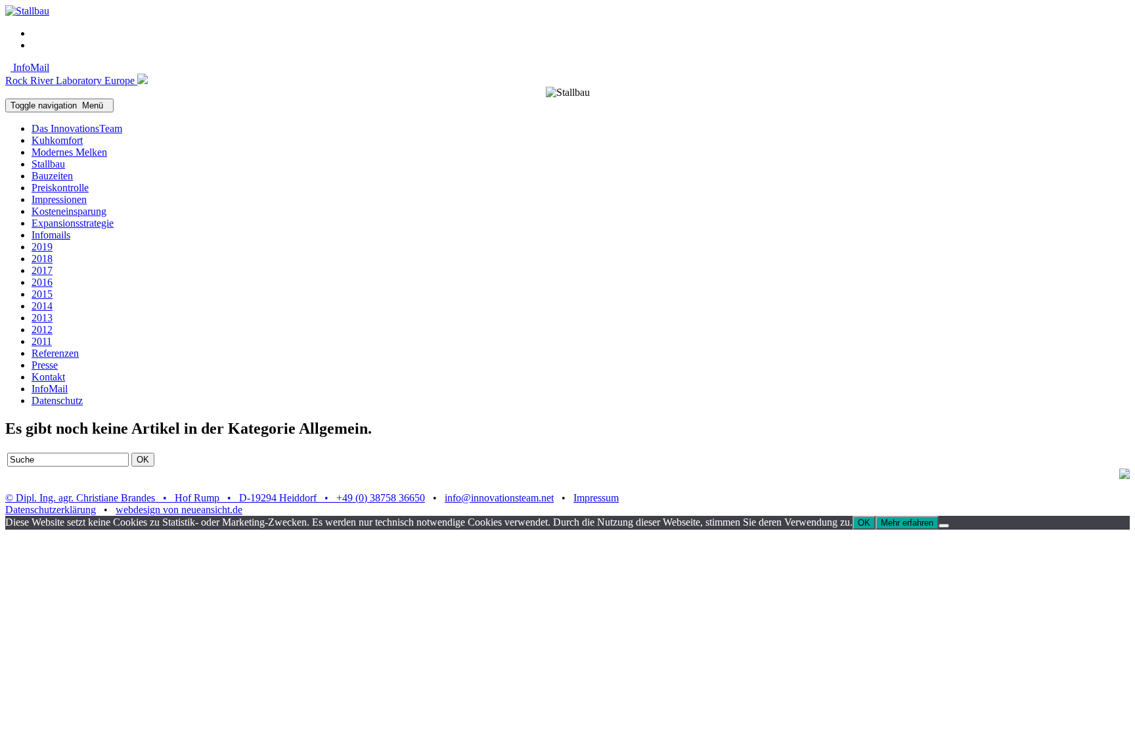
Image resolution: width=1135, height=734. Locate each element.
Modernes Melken (69, 152)
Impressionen (59, 199)
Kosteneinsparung (69, 211)
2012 (42, 329)
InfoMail (30, 67)
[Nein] (944, 526)
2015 (42, 294)
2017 (42, 270)
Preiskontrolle (60, 187)
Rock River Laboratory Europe (71, 80)
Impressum (596, 497)
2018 (42, 258)
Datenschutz (57, 400)
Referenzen (55, 353)
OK (864, 523)
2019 (42, 246)
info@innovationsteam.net (499, 497)
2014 (42, 305)
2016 (42, 282)
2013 (42, 317)
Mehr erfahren (907, 523)
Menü (59, 105)
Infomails (51, 235)
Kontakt (48, 376)
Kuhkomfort (57, 140)
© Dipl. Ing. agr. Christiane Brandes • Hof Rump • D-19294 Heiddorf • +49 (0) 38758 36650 (215, 497)
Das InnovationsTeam (77, 128)
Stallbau (48, 164)
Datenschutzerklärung (50, 509)
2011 (42, 341)
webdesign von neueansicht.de (179, 509)
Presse (45, 365)
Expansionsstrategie (73, 223)
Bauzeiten (52, 175)
